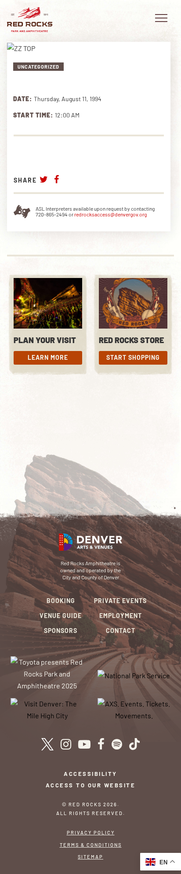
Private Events (120, 600)
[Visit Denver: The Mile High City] (47, 709)
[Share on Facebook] (56, 179)
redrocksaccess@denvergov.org (110, 214)
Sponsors (60, 630)
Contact (120, 630)
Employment (120, 615)
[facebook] (101, 744)
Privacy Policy (91, 832)
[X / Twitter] (47, 744)
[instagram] (66, 744)
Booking (61, 600)
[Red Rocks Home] (29, 19)
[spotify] (117, 744)
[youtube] (84, 744)
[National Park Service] (134, 674)
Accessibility (90, 773)
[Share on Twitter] (44, 179)
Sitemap (90, 856)
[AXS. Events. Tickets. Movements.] (134, 709)
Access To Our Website (91, 785)
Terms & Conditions (91, 845)
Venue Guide (61, 615)
